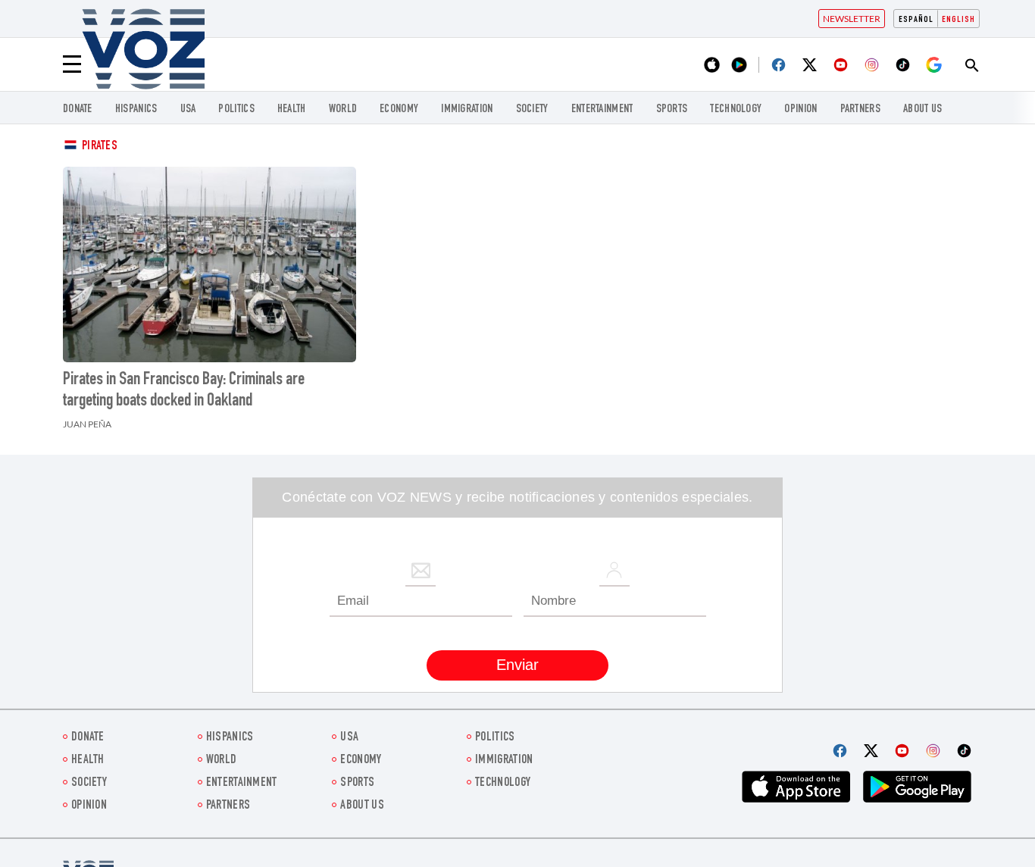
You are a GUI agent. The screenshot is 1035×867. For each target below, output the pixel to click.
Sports (672, 109)
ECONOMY (399, 109)
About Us (922, 109)
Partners (860, 109)
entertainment (602, 109)
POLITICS (236, 109)
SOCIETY (532, 109)
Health (291, 109)
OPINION (800, 109)
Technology (735, 109)
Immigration (466, 109)
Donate (77, 109)
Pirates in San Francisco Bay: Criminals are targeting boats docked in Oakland (184, 391)
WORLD (343, 109)
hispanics (136, 109)
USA (188, 109)
